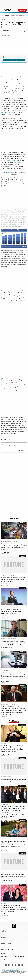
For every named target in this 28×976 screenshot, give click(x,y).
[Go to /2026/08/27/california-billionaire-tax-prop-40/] (14, 628)
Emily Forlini (6, 681)
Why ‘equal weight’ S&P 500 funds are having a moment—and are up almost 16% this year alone (13, 579)
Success (3, 743)
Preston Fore (6, 754)
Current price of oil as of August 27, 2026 (14, 779)
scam (15, 541)
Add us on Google (14, 60)
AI (1, 670)
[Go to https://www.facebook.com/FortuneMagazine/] (5, 965)
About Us (3, 953)
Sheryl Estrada (6, 584)
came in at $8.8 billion (13, 160)
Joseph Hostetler (7, 781)
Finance (11, 575)
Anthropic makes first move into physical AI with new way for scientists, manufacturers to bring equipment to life (13, 675)
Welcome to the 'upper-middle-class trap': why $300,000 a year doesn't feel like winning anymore (13, 876)
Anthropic (7, 670)
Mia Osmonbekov (7, 647)
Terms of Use (9, 969)
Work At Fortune (4, 956)
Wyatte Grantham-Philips (18, 814)
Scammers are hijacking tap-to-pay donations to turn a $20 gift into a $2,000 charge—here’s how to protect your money (14, 546)
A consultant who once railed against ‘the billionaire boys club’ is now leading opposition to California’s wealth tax (13, 643)
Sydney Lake (6, 552)
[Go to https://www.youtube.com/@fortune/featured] (22, 965)
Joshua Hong (6, 849)
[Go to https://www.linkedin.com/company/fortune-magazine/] (12, 965)
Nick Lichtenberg (7, 880)
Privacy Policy (14, 969)
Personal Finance (6, 541)
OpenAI (14, 704)
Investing (4, 575)
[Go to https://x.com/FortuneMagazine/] (9, 965)
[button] (7, 30)
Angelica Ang (6, 615)
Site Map (3, 959)
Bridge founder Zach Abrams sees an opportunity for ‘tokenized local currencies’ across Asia (12, 611)
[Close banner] (25, 57)
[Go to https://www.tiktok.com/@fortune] (19, 965)
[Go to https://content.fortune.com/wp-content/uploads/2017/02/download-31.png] (14, 238)
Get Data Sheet (7, 172)
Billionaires (12, 638)
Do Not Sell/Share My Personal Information (12, 970)
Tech (3, 19)
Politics (3, 638)
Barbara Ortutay (7, 814)
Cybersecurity (5, 704)
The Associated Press (9, 816)
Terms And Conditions (19, 956)
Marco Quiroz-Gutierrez (9, 714)
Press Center (17, 953)
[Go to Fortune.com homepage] (7, 10)
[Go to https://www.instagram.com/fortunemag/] (15, 965)
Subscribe (22, 10)
